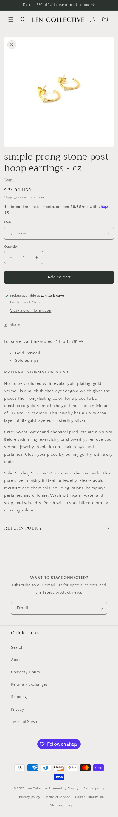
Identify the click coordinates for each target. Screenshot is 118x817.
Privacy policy (29, 797)
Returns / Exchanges (29, 684)
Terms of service (58, 797)
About (16, 660)
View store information (30, 310)
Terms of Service (26, 722)
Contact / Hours (25, 672)
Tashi (9, 180)
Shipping (10, 197)
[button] (11, 19)
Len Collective (37, 788)
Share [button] (15, 325)
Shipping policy (61, 805)
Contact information (89, 797)
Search (17, 647)
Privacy (17, 709)
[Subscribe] (101, 608)
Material (10, 222)
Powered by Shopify (64, 788)
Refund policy (94, 788)
